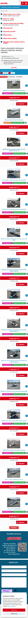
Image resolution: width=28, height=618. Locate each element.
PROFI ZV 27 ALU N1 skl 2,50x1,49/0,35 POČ (14, 300)
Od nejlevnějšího (11, 76)
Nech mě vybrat (11, 606)
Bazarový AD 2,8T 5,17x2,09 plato (14, 120)
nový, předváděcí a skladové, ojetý (11, 58)
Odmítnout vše (14, 613)
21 (11, 73)
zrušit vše (12, 56)
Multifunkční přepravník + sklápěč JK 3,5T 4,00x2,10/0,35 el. (14, 150)
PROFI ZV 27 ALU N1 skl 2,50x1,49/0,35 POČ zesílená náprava (14, 270)
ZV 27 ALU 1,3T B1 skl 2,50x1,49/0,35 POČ (14, 180)
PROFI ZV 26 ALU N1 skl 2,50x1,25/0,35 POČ (14, 421)
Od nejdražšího (19, 76)
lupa (22, 3)
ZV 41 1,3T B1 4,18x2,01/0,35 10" (14, 479)
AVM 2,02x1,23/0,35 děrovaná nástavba (14, 90)
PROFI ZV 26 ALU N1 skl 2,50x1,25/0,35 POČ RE (14, 391)
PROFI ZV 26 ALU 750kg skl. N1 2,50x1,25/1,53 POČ (14, 239)
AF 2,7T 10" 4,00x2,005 (14, 509)
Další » (14, 73)
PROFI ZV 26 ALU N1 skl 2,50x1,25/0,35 (14, 450)
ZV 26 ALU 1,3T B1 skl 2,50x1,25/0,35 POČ (14, 209)
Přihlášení (20, 1)
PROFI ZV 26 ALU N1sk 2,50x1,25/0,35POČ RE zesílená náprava (14, 361)
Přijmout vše (14, 610)
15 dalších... (14, 527)
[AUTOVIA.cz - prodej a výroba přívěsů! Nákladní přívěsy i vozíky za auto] (4, 4)
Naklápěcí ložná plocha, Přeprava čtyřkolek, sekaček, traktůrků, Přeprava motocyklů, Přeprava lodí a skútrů (13, 60)
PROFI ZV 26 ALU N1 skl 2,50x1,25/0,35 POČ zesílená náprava (14, 330)
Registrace (25, 1)
